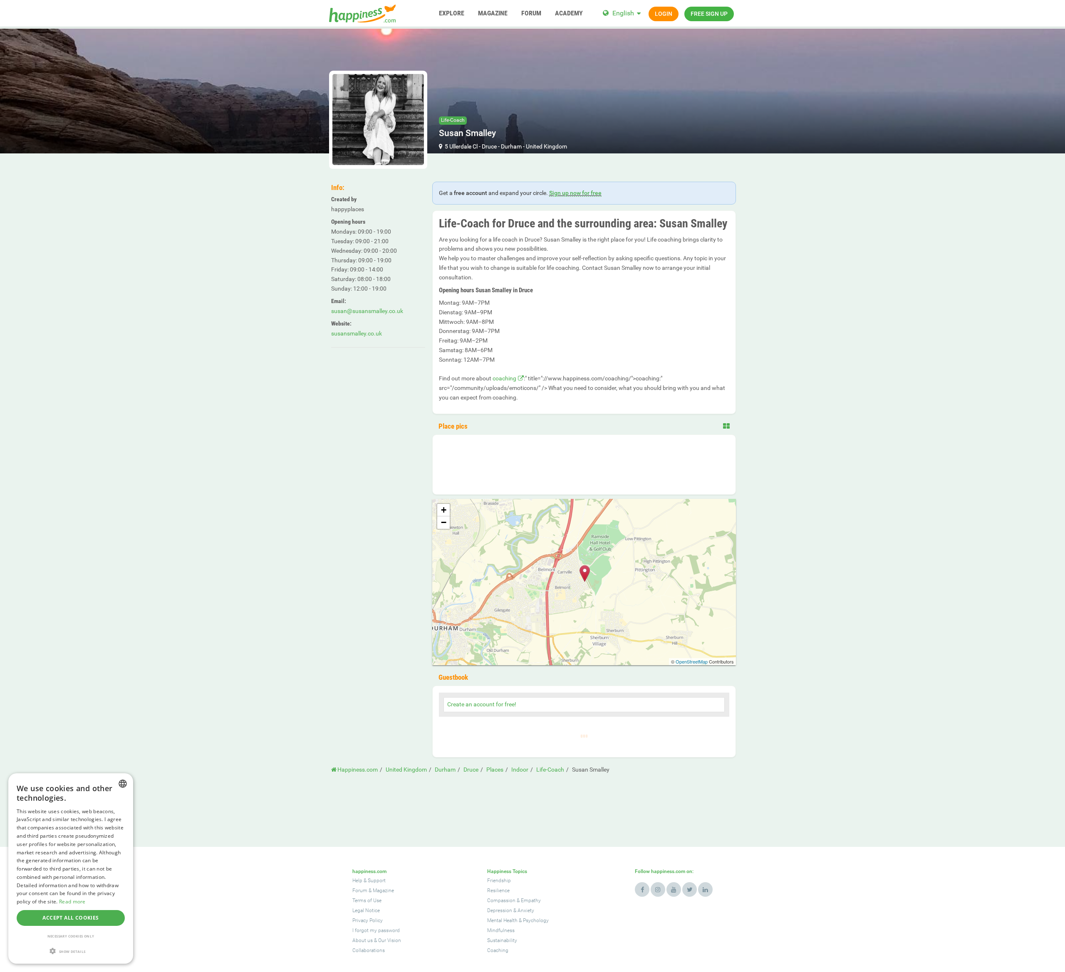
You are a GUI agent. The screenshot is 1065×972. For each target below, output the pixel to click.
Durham (511, 146)
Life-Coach (453, 120)
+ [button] (443, 510)
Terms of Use (366, 900)
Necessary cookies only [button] (70, 936)
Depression (499, 910)
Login (663, 13)
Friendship (499, 880)
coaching (504, 378)
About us (362, 940)
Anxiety (526, 910)
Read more (72, 901)
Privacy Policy (367, 920)
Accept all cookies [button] (70, 917)
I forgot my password (376, 930)
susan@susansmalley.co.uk (367, 311)
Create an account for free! (481, 704)
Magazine (383, 890)
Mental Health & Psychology (518, 920)
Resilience (498, 890)
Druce (489, 146)
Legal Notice (366, 910)
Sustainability (502, 940)
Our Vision (389, 940)
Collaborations (368, 950)
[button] (71, 951)
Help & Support (369, 880)
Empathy (531, 900)
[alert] (70, 868)
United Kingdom (546, 146)
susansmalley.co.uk (356, 333)
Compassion (501, 900)
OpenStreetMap (692, 661)
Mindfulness (501, 930)
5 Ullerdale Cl (461, 146)
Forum (359, 890)
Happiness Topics (507, 871)
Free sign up (709, 13)
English (623, 13)
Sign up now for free (575, 193)
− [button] (443, 522)
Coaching (497, 950)
